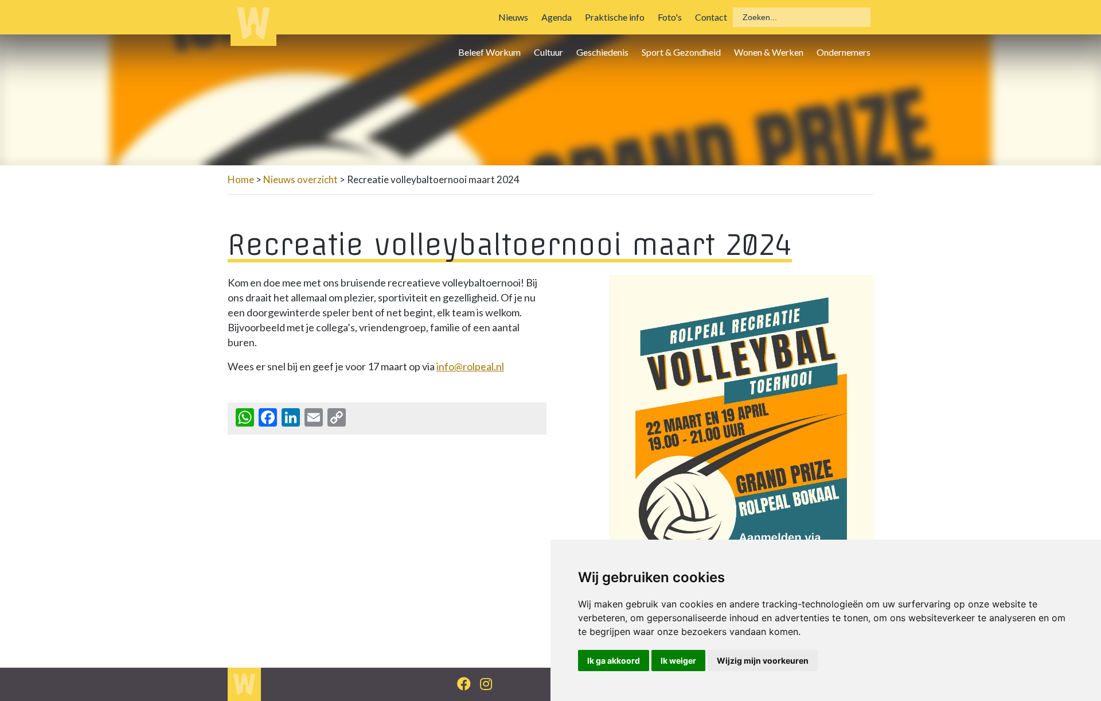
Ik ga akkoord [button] (613, 660)
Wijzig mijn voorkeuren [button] (763, 660)
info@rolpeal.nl (470, 366)
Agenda (556, 16)
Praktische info (615, 16)
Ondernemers (843, 52)
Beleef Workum (489, 52)
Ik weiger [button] (678, 660)
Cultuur (548, 52)
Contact (711, 16)
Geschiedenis (602, 52)
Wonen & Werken (768, 52)
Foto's (670, 16)
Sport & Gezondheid (681, 52)
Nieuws (513, 16)
